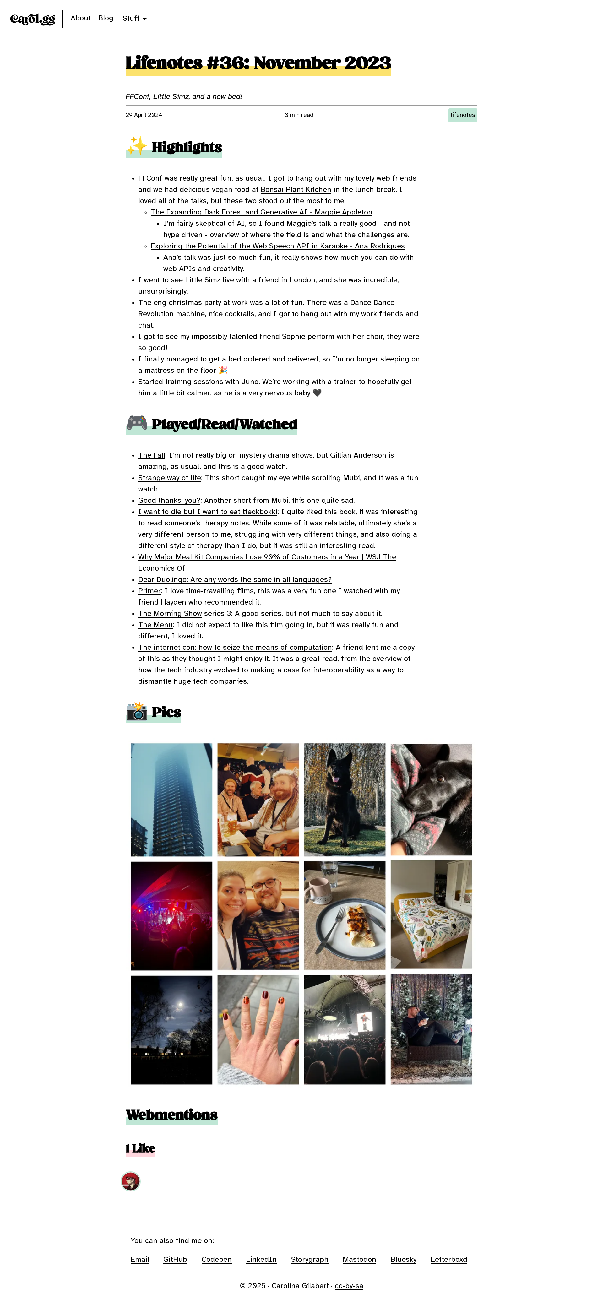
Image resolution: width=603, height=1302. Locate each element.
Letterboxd (449, 1260)
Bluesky (403, 1260)
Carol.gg (32, 18)
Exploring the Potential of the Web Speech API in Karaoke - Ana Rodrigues (278, 246)
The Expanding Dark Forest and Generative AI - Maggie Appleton (261, 212)
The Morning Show (170, 614)
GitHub (175, 1260)
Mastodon (359, 1260)
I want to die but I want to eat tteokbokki (207, 512)
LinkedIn (261, 1260)
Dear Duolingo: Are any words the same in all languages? (235, 580)
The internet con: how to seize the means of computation (235, 648)
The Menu (155, 625)
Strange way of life (169, 478)
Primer (149, 591)
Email (140, 1260)
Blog (105, 18)
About (81, 18)
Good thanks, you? (169, 501)
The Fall (151, 455)
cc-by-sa (349, 1286)
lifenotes (463, 115)
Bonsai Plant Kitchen (296, 190)
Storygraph (310, 1260)
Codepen (217, 1260)
